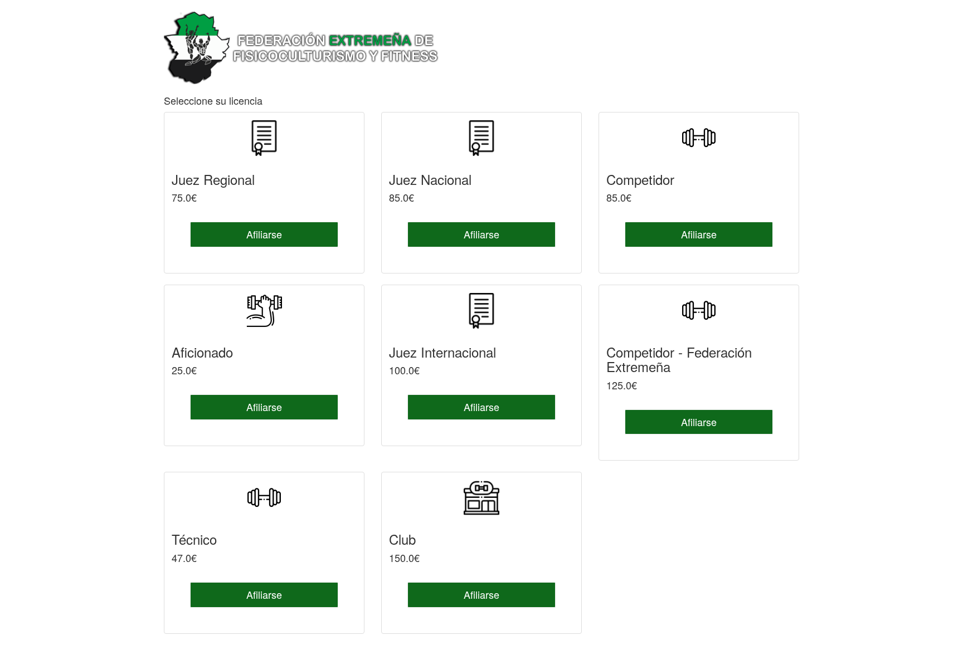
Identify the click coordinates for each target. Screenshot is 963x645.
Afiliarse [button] (264, 234)
